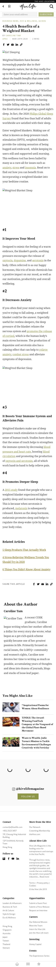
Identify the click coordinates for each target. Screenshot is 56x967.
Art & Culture (8, 910)
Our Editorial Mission (38, 922)
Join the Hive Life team (39, 932)
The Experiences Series (39, 955)
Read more (44, 876)
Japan (5, 937)
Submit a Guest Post (38, 903)
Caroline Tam (13, 35)
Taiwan (6, 940)
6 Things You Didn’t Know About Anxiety (26, 569)
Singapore (7, 929)
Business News (10, 21)
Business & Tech (10, 906)
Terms (32, 882)
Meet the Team (35, 925)
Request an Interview (38, 910)
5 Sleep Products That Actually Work (24, 550)
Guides (42, 21)
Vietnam (6, 947)
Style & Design (9, 914)
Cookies (32, 885)
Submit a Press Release (39, 906)
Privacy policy (43, 882)
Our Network (34, 827)
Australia (6, 933)
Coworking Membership (39, 830)
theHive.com (34, 834)
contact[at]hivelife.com (12, 827)
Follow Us (28, 796)
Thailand (6, 944)
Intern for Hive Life (37, 929)
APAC (5, 39)
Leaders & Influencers (12, 903)
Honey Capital (35, 944)
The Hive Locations (45, 1)
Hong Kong (7, 926)
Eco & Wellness (28, 21)
